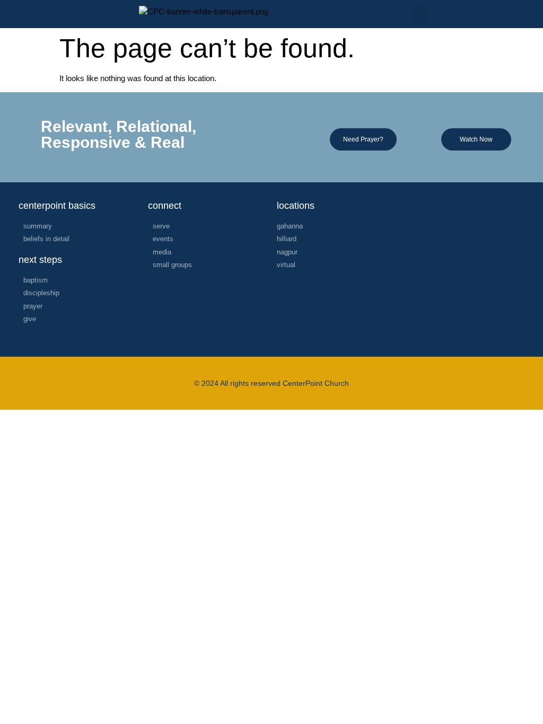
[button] (420, 14)
